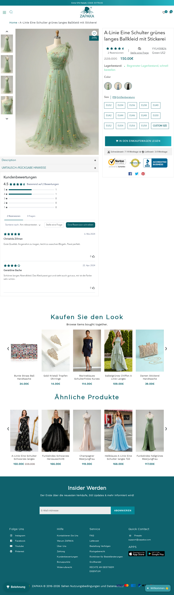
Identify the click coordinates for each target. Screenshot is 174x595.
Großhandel (95, 562)
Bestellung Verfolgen (100, 546)
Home (13, 22)
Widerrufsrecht (64, 567)
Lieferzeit (149, 152)
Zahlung (61, 551)
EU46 (132, 116)
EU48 (144, 116)
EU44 (120, 116)
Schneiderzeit (117, 152)
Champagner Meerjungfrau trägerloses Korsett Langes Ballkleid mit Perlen (87, 457)
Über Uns (61, 546)
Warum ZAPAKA (65, 541)
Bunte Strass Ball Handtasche (24, 377)
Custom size (160, 126)
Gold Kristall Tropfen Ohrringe (56, 377)
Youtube (19, 546)
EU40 (156, 105)
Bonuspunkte (63, 562)
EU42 (109, 116)
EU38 (144, 105)
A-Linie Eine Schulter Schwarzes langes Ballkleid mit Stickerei (24, 457)
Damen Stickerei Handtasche (150, 377)
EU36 (132, 105)
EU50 (156, 116)
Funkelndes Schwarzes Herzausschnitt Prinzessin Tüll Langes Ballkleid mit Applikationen (55, 457)
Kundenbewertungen (67, 557)
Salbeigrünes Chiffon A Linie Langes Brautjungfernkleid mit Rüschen (118, 377)
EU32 (109, 105)
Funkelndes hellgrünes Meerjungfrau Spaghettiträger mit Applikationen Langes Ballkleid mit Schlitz (150, 457)
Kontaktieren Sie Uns (67, 535)
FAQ (92, 535)
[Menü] (6, 12)
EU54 (120, 126)
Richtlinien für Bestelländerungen (106, 557)
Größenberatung (126, 97)
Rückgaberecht (97, 551)
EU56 (132, 126)
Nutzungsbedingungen (85, 586)
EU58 (144, 126)
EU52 (109, 126)
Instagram (19, 535)
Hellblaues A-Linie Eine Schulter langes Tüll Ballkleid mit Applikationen (118, 457)
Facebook (19, 541)
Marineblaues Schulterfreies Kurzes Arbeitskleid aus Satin (87, 377)
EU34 (120, 105)
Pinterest (19, 551)
